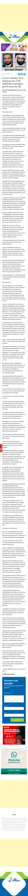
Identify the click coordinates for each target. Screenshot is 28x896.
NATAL (9, 824)
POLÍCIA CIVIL (22, 825)
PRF (13, 827)
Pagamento (23, 824)
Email (5, 713)
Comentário (7, 693)
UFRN (8, 830)
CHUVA (20, 819)
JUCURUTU (24, 822)
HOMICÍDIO (5, 822)
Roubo (14, 828)
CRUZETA (10, 821)
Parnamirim (13, 825)
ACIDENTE (3, 818)
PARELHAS (8, 825)
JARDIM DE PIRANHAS (17, 822)
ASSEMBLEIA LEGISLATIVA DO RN (20, 818)
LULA (3, 824)
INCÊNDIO (10, 822)
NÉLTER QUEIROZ (17, 824)
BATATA (6, 819)
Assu (3, 819)
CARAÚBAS (13, 819)
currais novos (16, 821)
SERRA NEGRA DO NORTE (21, 828)
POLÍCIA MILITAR (5, 827)
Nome (6, 706)
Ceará (17, 819)
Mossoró (6, 824)
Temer (5, 830)
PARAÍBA (4, 825)
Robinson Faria (9, 828)
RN (21, 827)
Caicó (9, 819)
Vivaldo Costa (12, 830)
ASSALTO (11, 818)
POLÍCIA (17, 825)
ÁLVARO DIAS (21, 830)
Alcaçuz (7, 818)
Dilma (20, 821)
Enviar (17, 720)
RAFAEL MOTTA (17, 827)
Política (10, 827)
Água (17, 830)
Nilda (12, 824)
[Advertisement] (14, 18)
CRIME (7, 821)
